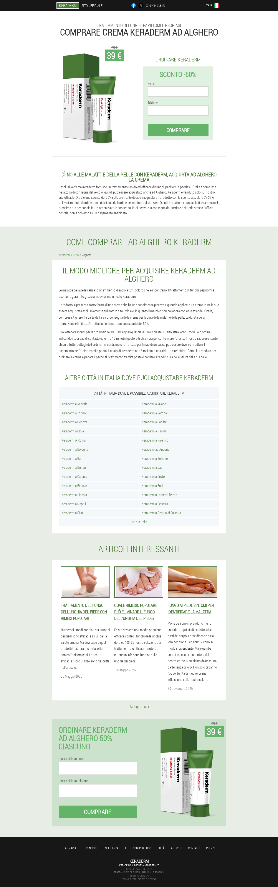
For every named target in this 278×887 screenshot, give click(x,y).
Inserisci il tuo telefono (74, 781)
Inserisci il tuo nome (72, 758)
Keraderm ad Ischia (74, 494)
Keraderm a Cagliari (154, 422)
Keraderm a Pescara (155, 503)
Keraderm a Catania (74, 476)
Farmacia (69, 848)
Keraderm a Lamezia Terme (159, 494)
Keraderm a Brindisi (74, 467)
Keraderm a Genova (74, 422)
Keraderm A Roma (73, 440)
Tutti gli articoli (139, 706)
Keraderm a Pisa (72, 512)
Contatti (194, 848)
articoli (176, 848)
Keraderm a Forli (152, 485)
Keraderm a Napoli (73, 503)
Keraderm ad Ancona (155, 449)
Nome (151, 83)
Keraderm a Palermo (155, 440)
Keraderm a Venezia (74, 404)
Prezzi (210, 848)
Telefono (153, 102)
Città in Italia (139, 522)
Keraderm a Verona (154, 413)
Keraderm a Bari (71, 458)
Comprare (178, 130)
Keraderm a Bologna (74, 449)
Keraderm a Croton (154, 476)
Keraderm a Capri (153, 467)
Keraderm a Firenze (74, 485)
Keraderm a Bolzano (155, 458)
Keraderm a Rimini (154, 431)
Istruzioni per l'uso (138, 848)
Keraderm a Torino (73, 413)
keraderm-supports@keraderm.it (139, 865)
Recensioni (90, 848)
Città (161, 848)
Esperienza (111, 848)
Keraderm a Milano (154, 404)
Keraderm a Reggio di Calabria (161, 512)
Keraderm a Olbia (72, 431)
